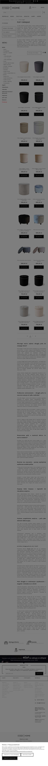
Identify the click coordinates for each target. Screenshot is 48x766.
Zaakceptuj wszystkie (10, 758)
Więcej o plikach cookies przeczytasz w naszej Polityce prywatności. (17, 751)
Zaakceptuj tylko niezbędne (11, 754)
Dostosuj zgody (27, 754)
